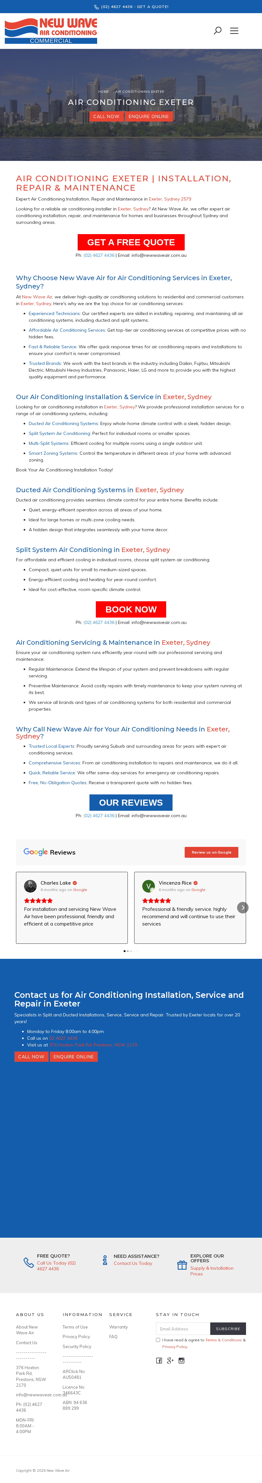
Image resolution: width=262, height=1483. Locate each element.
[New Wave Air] (52, 31)
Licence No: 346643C (74, 1389)
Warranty (118, 1326)
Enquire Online (149, 116)
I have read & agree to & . (204, 1343)
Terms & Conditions (223, 1339)
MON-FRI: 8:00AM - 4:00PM (25, 1425)
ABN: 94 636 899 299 (75, 1405)
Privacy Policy (76, 1336)
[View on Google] (30, 886)
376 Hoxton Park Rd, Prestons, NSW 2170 (93, 1045)
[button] (19, 907)
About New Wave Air (27, 1329)
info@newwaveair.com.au (32, 1394)
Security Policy (77, 1346)
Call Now (106, 116)
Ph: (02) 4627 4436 (29, 1407)
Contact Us (26, 1342)
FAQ (113, 1336)
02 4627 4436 (63, 1038)
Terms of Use (75, 1326)
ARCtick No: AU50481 (74, 1374)
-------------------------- (31, 1355)
